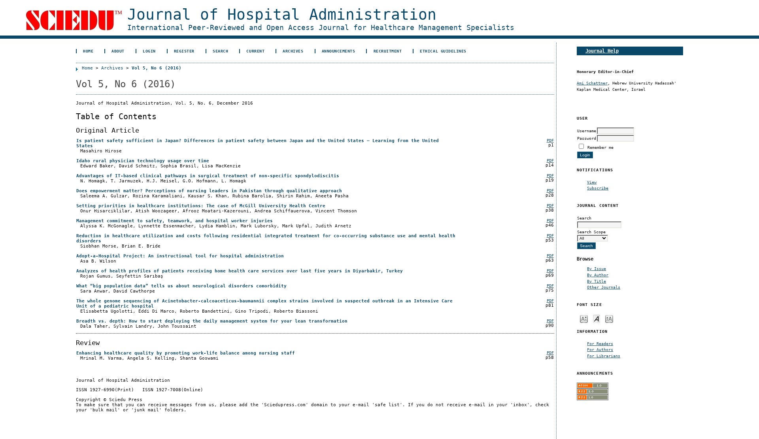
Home (88, 51)
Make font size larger (609, 318)
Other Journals (603, 287)
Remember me (600, 147)
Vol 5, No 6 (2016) (156, 68)
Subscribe (597, 188)
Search (220, 51)
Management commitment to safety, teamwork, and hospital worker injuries (174, 220)
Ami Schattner (592, 83)
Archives (293, 51)
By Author (597, 274)
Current (255, 51)
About (118, 51)
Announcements (338, 51)
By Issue (596, 268)
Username (586, 130)
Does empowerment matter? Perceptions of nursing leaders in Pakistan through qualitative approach (209, 190)
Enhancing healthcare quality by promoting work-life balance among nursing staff (185, 353)
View (592, 182)
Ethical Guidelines (443, 51)
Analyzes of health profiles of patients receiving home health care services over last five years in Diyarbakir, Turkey (239, 271)
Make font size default (596, 318)
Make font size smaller (584, 318)
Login (149, 51)
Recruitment (388, 51)
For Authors (600, 349)
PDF (550, 140)
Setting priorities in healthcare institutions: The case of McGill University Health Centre (200, 205)
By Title (596, 281)
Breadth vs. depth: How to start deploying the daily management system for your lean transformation (211, 321)
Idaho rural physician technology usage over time (142, 160)
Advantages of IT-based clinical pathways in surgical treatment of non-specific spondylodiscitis (207, 175)
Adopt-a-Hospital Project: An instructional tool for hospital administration (180, 256)
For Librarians (603, 355)
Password (586, 138)
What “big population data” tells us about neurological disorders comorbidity (181, 286)
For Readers (600, 343)
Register (184, 51)
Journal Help (602, 51)
